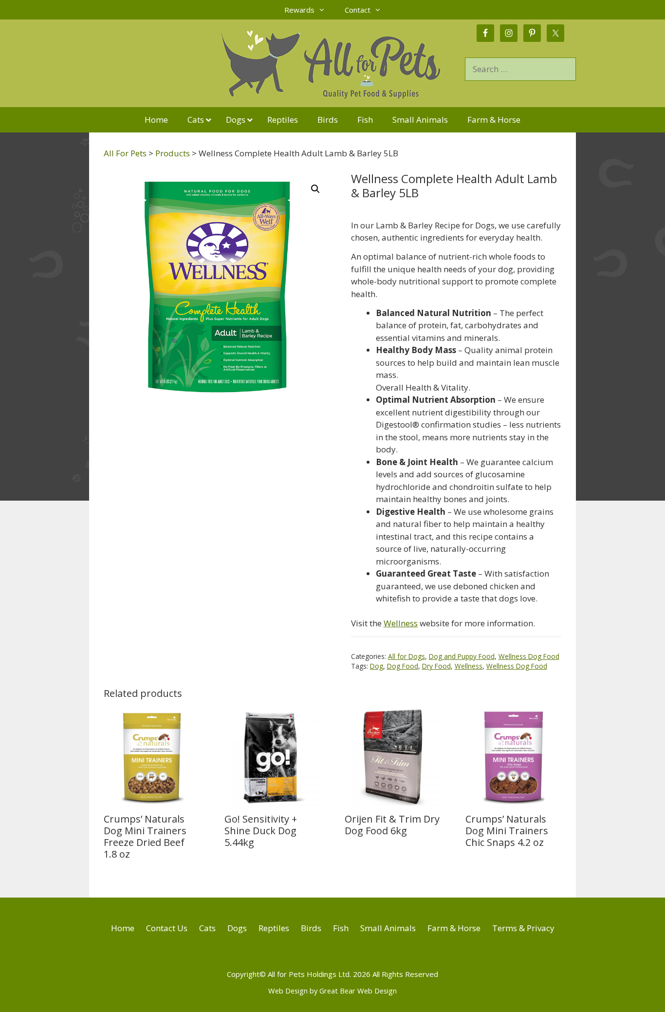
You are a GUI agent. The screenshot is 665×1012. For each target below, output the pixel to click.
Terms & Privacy (523, 928)
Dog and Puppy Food (462, 656)
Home (122, 928)
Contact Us (166, 928)
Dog (376, 666)
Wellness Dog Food (529, 656)
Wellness (401, 623)
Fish (341, 928)
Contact (357, 10)
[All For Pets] (277, 62)
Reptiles (274, 928)
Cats (207, 928)
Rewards (299, 10)
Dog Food (402, 666)
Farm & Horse (453, 928)
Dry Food (436, 666)
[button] (315, 189)
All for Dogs (406, 656)
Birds (311, 928)
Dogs (237, 928)
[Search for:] (520, 69)
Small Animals (388, 928)
